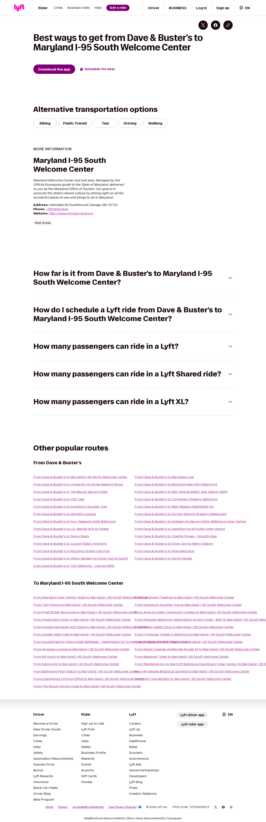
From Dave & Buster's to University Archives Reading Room (78, 484)
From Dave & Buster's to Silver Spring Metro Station (174, 543)
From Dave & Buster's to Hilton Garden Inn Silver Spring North (80, 558)
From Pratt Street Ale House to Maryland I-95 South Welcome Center (85, 612)
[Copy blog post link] (228, 25)
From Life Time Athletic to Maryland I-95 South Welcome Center (183, 679)
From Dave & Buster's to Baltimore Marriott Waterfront (176, 484)
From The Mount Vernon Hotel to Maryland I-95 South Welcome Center (87, 686)
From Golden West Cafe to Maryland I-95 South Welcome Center (82, 634)
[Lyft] (19, 8)
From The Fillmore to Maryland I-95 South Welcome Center (78, 605)
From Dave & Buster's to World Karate (163, 558)
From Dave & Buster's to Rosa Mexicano (164, 551)
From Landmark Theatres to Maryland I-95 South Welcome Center (184, 597)
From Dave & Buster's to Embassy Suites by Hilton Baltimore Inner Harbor (191, 521)
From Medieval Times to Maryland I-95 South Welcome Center (182, 656)
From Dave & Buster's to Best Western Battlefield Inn (174, 506)
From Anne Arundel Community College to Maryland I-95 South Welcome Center (196, 612)
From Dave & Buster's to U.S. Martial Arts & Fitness (71, 529)
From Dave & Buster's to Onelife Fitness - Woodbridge (176, 536)
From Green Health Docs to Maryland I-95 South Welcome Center (184, 627)
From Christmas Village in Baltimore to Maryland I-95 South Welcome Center (193, 634)
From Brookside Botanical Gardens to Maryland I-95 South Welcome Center (192, 671)
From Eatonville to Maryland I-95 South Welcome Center (76, 664)
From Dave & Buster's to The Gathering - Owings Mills (73, 566)
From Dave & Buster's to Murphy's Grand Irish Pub (71, 551)
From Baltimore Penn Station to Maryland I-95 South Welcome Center (86, 671)
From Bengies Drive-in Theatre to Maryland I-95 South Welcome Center (189, 642)
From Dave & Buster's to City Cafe (58, 499)
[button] (133, 278)
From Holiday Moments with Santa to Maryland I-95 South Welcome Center (90, 627)
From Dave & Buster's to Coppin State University (70, 543)
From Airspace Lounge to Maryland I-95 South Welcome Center (81, 649)
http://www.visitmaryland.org (71, 213)
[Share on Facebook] (215, 25)
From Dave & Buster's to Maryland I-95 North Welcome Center (80, 477)
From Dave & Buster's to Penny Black (61, 536)
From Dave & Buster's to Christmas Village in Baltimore (176, 499)
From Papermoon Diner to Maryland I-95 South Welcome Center (82, 619)
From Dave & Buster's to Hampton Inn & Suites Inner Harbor (180, 529)
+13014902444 (57, 209)
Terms (49, 807)
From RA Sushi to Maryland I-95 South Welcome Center (75, 656)
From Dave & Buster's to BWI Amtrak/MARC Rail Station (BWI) (181, 492)
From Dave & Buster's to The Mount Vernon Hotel (70, 492)
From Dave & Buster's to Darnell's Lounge (64, 514)
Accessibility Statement (88, 807)
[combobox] (244, 7)
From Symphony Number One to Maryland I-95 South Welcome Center (188, 605)
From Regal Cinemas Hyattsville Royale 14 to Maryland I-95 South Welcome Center (197, 649)
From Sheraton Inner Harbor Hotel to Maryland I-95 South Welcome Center (90, 597)
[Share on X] (203, 25)
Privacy (63, 807)
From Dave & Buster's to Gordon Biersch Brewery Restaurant (180, 514)
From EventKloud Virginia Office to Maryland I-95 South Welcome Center (89, 679)
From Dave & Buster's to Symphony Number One (70, 506)
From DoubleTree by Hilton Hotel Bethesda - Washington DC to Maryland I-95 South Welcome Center (110, 642)
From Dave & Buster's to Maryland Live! (164, 477)
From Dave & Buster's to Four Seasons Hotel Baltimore (74, 521)
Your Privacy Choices (122, 807)
